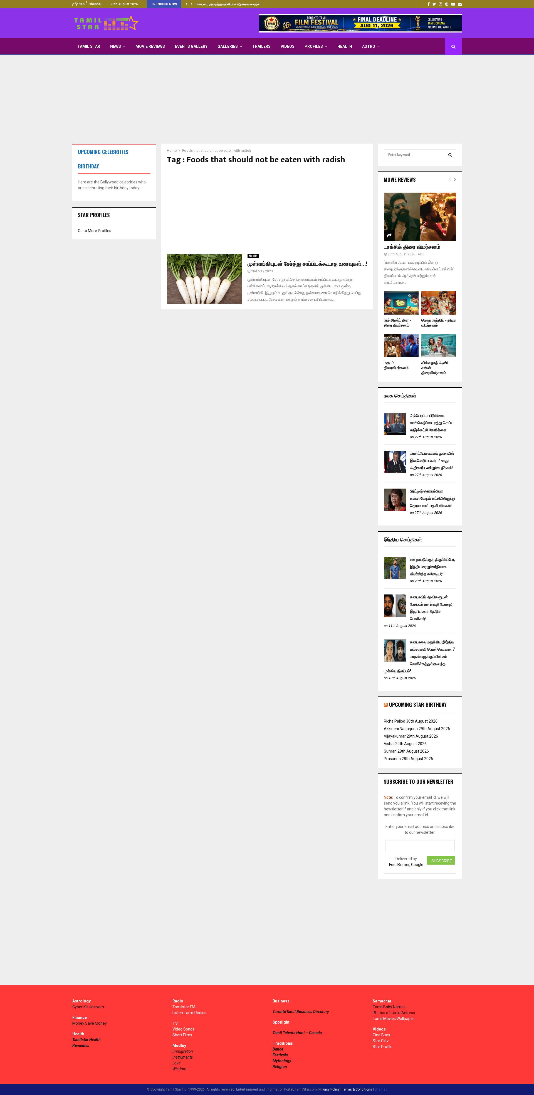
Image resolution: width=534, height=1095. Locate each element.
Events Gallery (191, 46)
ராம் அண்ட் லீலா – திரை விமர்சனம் (398, 322)
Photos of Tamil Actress (394, 1013)
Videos (288, 46)
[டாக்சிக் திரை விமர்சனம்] (420, 217)
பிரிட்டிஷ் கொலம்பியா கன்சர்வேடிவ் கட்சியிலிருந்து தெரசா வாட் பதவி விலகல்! (432, 498)
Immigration (182, 1051)
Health (344, 46)
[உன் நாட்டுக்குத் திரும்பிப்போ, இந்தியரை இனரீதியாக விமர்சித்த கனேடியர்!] (395, 578)
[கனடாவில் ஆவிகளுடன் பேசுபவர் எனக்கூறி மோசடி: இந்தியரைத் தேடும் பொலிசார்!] (395, 615)
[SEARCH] (450, 154)
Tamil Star (88, 46)
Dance (278, 1049)
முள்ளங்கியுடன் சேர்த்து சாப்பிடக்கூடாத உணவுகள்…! (307, 264)
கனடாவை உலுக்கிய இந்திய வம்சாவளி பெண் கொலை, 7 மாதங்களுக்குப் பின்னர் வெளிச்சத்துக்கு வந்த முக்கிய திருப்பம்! (419, 656)
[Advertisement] (267, 99)
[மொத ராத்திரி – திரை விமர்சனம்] (438, 302)
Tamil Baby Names (389, 1007)
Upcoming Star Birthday (418, 704)
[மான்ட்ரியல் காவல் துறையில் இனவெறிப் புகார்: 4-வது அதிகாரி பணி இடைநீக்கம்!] (395, 471)
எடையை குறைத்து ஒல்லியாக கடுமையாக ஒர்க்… (229, 4)
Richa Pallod (394, 721)
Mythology (282, 1061)
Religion (280, 1066)
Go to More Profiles (94, 230)
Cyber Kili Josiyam (88, 1007)
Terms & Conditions (357, 1089)
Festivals (280, 1055)
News (115, 46)
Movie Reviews (150, 46)
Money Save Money (89, 1023)
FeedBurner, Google (406, 864)
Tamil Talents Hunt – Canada (297, 1033)
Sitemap (381, 1089)
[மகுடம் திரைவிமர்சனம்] (401, 345)
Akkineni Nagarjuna (401, 728)
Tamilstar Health (86, 1039)
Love (176, 1063)
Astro (368, 46)
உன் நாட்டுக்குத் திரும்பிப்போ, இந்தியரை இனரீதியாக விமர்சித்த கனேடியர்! (432, 566)
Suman (390, 751)
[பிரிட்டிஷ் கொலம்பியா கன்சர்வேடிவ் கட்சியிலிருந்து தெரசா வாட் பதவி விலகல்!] (395, 509)
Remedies (80, 1045)
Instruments (182, 1057)
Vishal (389, 743)
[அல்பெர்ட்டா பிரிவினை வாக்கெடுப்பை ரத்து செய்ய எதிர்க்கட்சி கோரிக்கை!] (395, 434)
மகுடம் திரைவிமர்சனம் (396, 365)
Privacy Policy (329, 1089)
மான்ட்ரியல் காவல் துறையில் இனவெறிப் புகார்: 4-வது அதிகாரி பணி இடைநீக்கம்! (432, 460)
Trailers (261, 46)
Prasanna (392, 758)
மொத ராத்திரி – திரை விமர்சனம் (438, 322)
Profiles (314, 46)
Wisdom (179, 1069)
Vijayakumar (395, 736)
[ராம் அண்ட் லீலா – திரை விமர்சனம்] (401, 302)
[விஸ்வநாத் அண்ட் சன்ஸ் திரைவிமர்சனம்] (438, 345)
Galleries (227, 46)
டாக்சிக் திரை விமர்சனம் (412, 247)
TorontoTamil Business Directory (301, 1011)
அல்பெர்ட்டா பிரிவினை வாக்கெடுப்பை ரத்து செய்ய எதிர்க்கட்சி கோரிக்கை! (432, 422)
